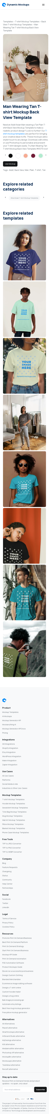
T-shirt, (38, 170)
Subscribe (40, 1089)
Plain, (32, 170)
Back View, (19, 170)
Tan (44, 170)
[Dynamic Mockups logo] (4, 700)
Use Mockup (10, 164)
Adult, (11, 170)
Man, (27, 170)
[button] (15, 5)
